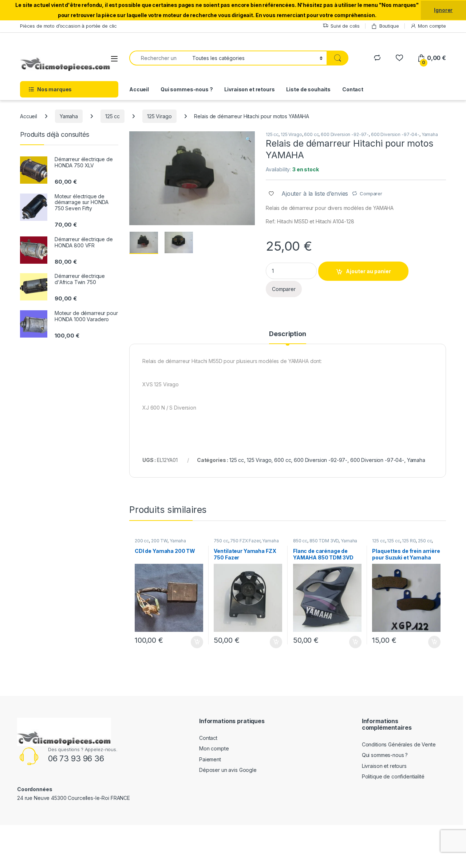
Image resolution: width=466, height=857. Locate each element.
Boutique (389, 26)
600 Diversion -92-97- (345, 134)
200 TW (159, 540)
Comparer (371, 193)
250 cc (425, 540)
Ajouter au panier (368, 271)
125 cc (112, 116)
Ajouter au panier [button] (194, 642)
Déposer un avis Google (228, 770)
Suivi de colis (345, 26)
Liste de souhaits (308, 89)
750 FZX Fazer (245, 540)
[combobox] (158, 58)
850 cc (300, 540)
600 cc (311, 134)
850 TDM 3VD (324, 540)
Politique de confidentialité (393, 776)
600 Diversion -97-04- (395, 134)
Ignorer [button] (443, 10)
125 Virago (159, 116)
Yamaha (69, 116)
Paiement (210, 759)
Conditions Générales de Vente (399, 744)
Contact (352, 89)
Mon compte (432, 26)
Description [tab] (287, 334)
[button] (248, 139)
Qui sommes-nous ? (187, 89)
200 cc (142, 540)
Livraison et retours (249, 89)
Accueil (139, 89)
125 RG (409, 540)
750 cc (221, 540)
